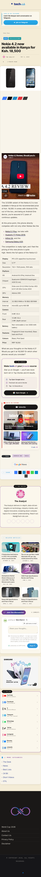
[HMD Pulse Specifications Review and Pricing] (30, 569)
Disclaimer (6, 843)
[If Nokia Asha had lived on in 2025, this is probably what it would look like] (11, 547)
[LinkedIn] (14, 98)
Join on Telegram (22, 22)
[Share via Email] (24, 98)
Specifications (14, 38)
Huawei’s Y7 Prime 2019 (15, 235)
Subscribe (22, 407)
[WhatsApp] (32, 472)
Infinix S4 (9, 238)
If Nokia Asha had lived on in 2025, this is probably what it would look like (10, 556)
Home (4, 33)
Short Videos (8, 777)
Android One (18, 455)
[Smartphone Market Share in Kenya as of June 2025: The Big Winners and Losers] (11, 569)
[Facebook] (4, 98)
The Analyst (10, 57)
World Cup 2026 (8, 827)
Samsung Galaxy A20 (14, 242)
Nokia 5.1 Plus (11, 231)
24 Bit (5, 773)
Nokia (27, 455)
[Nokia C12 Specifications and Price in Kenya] (30, 592)
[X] (9, 98)
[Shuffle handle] (26, 620)
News (8, 33)
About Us (6, 831)
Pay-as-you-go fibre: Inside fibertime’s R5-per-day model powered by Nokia (30, 556)
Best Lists (7, 769)
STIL (5, 781)
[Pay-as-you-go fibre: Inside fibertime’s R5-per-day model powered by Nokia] (30, 547)
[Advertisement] (20, 129)
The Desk (7, 762)
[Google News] (20, 464)
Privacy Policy (8, 839)
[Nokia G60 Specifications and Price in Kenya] (11, 592)
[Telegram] (36, 472)
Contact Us (6, 835)
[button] (21, 420)
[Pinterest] (19, 98)
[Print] (26, 476)
